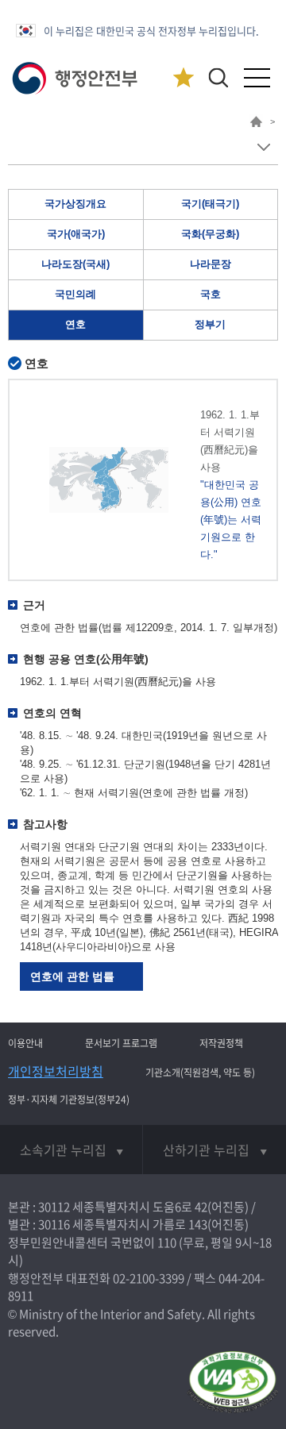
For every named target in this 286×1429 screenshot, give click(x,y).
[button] (218, 77)
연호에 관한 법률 (72, 976)
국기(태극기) (210, 204)
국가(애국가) (76, 234)
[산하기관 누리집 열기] (214, 1149)
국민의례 (75, 294)
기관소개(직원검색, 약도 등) (200, 1072)
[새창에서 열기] (232, 1383)
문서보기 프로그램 (121, 1043)
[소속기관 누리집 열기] (71, 1149)
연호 (75, 324)
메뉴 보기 (263, 147)
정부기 (210, 324)
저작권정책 (221, 1043)
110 (167, 1242)
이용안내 (25, 1043)
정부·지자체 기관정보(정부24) (68, 1099)
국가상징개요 (75, 204)
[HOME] (256, 124)
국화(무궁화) (210, 234)
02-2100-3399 (148, 1278)
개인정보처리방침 (55, 1070)
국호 (210, 294)
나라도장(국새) (75, 264)
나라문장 (210, 264)
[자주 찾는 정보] (183, 78)
